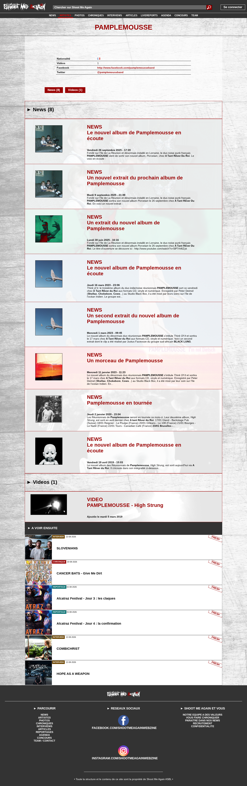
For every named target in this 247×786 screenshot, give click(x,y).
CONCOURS (44, 737)
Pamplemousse (123, 27)
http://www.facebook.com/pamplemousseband (126, 67)
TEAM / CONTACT (44, 740)
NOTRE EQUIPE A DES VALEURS (202, 714)
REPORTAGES (44, 732)
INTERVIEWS (44, 726)
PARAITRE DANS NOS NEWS (202, 720)
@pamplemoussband (110, 72)
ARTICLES (44, 729)
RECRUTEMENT (202, 723)
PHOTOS (44, 720)
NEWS (44, 714)
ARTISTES (44, 717)
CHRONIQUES (44, 723)
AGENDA (44, 734)
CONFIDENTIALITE (202, 726)
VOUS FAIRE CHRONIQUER (202, 717)
